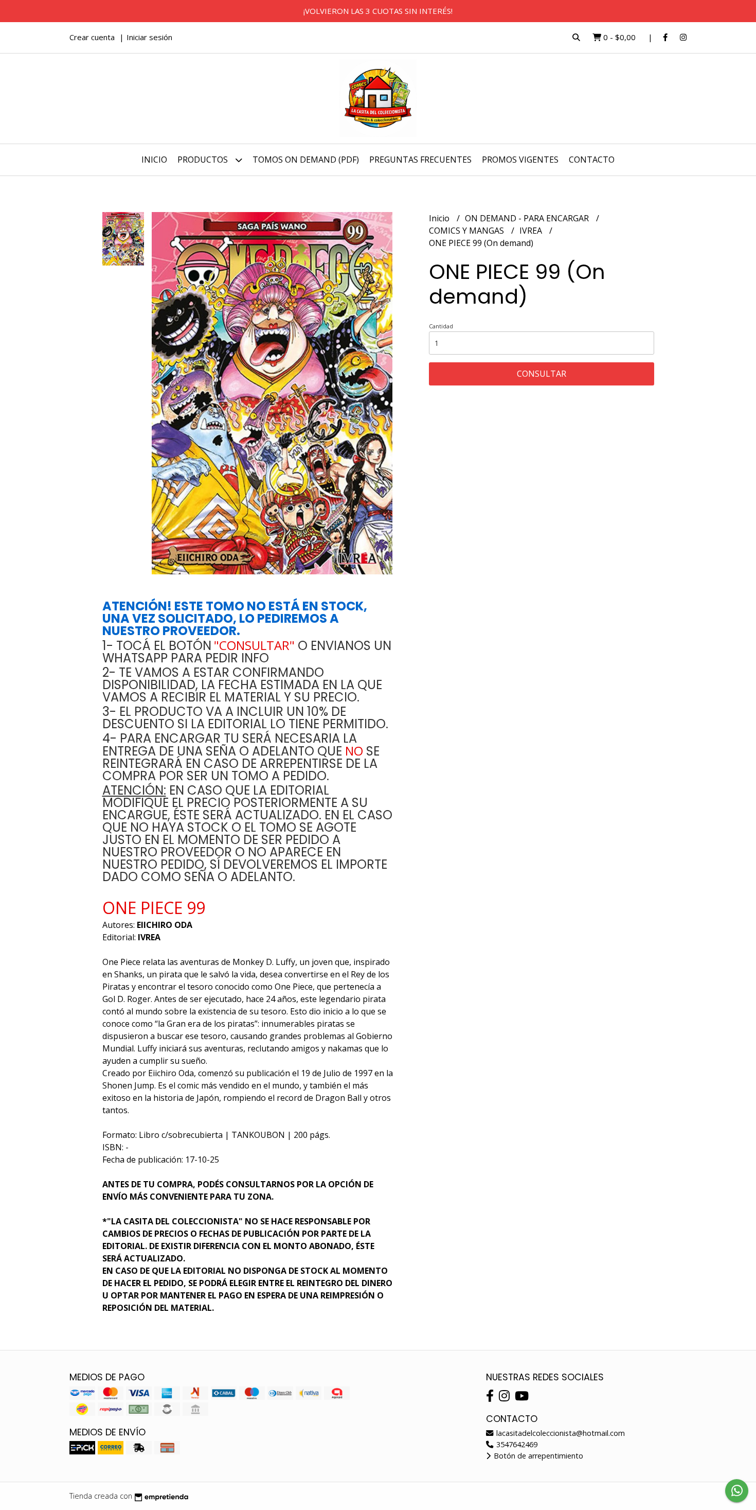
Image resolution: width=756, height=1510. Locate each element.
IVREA (531, 230)
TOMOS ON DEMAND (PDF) (306, 159)
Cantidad (441, 326)
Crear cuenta (92, 37)
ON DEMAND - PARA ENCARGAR (528, 218)
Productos (203, 159)
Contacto (592, 159)
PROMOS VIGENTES (520, 159)
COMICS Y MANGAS (467, 230)
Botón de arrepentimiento (537, 1456)
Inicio (154, 159)
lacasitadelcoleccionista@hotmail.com (559, 1433)
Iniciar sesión (149, 37)
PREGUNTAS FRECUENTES (420, 159)
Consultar (541, 373)
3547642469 (515, 1444)
